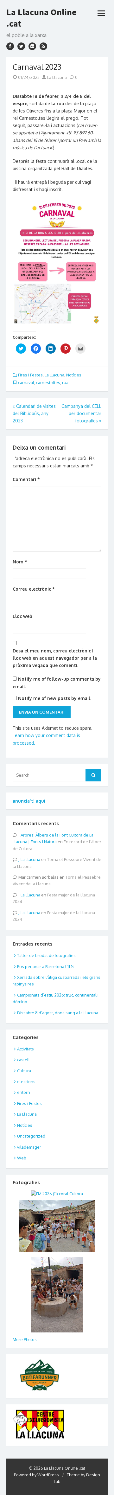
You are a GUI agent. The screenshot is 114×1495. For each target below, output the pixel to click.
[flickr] (32, 46)
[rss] (43, 46)
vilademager (29, 1147)
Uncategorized (31, 1136)
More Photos (25, 1339)
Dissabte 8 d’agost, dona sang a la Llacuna (57, 1012)
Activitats (25, 1048)
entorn (23, 1092)
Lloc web (22, 616)
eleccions (26, 1081)
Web (21, 1157)
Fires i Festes (30, 374)
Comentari (26, 479)
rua (65, 382)
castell (23, 1059)
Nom (20, 561)
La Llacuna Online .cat (41, 17)
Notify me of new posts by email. (54, 698)
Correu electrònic (34, 589)
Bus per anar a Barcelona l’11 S (45, 966)
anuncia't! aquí (29, 801)
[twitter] (21, 46)
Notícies (73, 374)
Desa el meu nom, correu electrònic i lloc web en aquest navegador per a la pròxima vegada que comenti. (55, 658)
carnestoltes (48, 382)
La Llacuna (56, 77)
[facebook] (10, 46)
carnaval (26, 382)
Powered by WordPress (36, 1474)
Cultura (24, 1070)
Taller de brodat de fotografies (46, 955)
